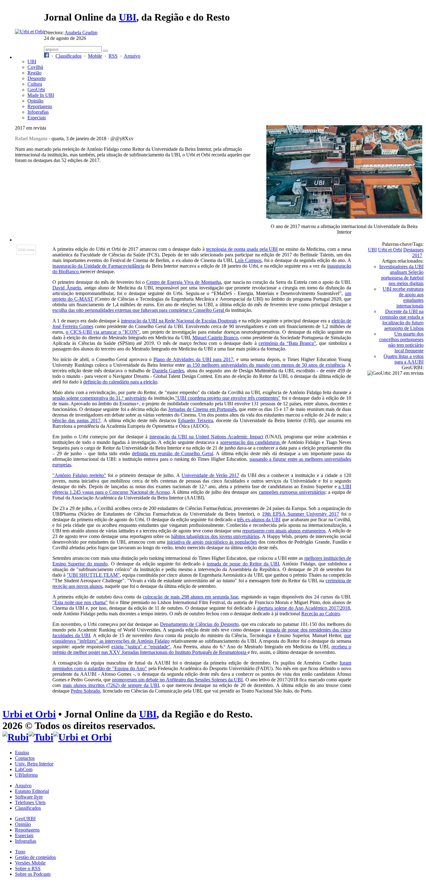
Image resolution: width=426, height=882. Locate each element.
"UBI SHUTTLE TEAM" (93, 575)
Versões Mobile (30, 862)
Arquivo (132, 56)
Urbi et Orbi (390, 249)
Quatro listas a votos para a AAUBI (404, 359)
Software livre (29, 796)
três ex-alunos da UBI (258, 519)
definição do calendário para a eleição (120, 381)
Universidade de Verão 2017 (211, 475)
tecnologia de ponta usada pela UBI (242, 249)
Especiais (36, 117)
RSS (113, 56)
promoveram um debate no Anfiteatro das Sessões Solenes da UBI (177, 679)
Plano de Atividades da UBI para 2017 (193, 359)
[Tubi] (41, 737)
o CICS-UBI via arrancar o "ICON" (102, 332)
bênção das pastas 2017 (76, 420)
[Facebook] (46, 56)
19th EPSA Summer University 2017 (300, 514)
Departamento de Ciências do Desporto (199, 624)
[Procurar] (105, 51)
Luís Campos (248, 260)
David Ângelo (66, 287)
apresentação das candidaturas (251, 442)
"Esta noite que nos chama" (80, 602)
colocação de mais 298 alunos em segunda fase (190, 596)
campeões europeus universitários (292, 492)
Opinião (35, 100)
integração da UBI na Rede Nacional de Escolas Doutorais (179, 320)
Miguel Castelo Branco (215, 337)
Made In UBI (40, 95)
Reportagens (39, 106)
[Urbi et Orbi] (82, 737)
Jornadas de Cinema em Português (202, 409)
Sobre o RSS (28, 868)
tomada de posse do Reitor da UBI (243, 563)
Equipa (22, 752)
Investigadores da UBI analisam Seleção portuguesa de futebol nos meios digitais (401, 275)
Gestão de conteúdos (35, 857)
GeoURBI (25, 818)
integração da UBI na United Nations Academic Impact (206, 436)
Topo (20, 851)
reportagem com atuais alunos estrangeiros (284, 530)
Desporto (36, 78)
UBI (127, 17)
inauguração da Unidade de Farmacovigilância (98, 266)
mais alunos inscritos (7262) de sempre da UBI (111, 685)
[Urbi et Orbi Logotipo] (29, 31)
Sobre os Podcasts (33, 874)
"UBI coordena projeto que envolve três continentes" (227, 398)
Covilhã (35, 67)
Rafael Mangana (31, 138)
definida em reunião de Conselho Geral (172, 453)
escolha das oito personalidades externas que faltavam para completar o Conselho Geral (138, 310)
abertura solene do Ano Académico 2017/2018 (303, 608)
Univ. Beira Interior (34, 763)
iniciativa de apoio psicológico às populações (212, 542)
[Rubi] (15, 737)
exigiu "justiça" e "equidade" (140, 646)
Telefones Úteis (30, 802)
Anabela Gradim (81, 32)
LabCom (23, 769)
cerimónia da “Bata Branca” (287, 343)
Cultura (34, 84)
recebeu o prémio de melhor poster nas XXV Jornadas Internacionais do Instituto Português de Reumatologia (201, 649)
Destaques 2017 (413, 252)
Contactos (25, 758)
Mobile (95, 56)
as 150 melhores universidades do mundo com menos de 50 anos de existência (266, 365)
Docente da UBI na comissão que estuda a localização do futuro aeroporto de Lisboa (402, 320)
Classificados (68, 56)
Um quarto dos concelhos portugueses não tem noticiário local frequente (401, 342)
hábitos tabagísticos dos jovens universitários (215, 536)
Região (34, 72)
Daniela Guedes (168, 370)
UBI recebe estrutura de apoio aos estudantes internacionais (403, 297)
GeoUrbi (36, 89)
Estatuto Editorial (32, 791)
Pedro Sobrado (85, 691)
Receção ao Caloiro (320, 613)
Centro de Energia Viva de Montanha (183, 282)
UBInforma (26, 775)
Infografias (38, 112)
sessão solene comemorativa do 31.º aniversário (99, 398)
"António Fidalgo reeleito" (79, 475)
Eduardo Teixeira (195, 420)
